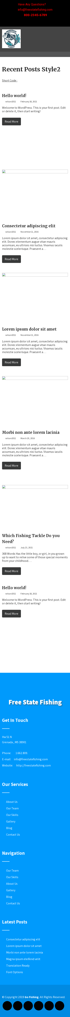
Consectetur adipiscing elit (28, 226)
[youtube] (49, 1005)
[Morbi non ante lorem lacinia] (35, 379)
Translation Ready (17, 966)
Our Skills (12, 815)
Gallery (10, 821)
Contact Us (13, 835)
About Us (12, 802)
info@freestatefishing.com (31, 759)
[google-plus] (32, 22)
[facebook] (23, 22)
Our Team (12, 808)
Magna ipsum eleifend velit (23, 959)
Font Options (14, 972)
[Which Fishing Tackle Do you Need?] (35, 488)
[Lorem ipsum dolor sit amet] (35, 276)
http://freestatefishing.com (33, 765)
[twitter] (40, 22)
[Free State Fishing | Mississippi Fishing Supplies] (11, 49)
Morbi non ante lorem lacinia (30, 432)
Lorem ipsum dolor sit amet (29, 329)
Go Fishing (32, 997)
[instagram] (38, 1005)
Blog (9, 828)
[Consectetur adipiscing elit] (35, 172)
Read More (11, 121)
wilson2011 (10, 101)
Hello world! (14, 95)
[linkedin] (49, 22)
